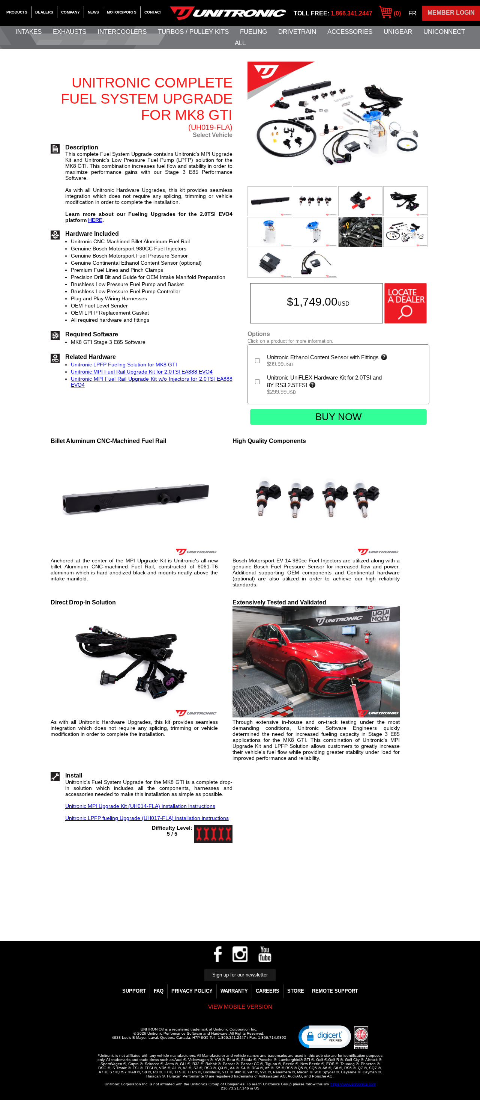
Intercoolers (122, 31)
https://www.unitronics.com (353, 1084)
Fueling (253, 31)
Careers (267, 991)
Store (295, 991)
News (93, 12)
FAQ (159, 991)
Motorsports (121, 12)
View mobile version (240, 1007)
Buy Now (338, 416)
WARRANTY (234, 991)
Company (70, 12)
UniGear (398, 31)
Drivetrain (297, 31)
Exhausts (69, 31)
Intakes (28, 31)
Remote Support (335, 991)
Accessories (349, 31)
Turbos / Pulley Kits (193, 31)
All (240, 43)
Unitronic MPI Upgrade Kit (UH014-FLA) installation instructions (140, 806)
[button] (324, 1036)
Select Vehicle (212, 135)
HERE (95, 220)
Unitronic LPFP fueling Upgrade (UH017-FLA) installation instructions (147, 818)
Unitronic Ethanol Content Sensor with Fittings (323, 357)
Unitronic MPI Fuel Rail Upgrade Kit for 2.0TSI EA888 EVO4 (142, 372)
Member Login (451, 12)
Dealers (44, 12)
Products (16, 12)
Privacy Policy (192, 991)
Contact (153, 12)
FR (412, 13)
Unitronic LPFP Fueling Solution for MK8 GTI (124, 365)
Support (134, 991)
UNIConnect (444, 31)
